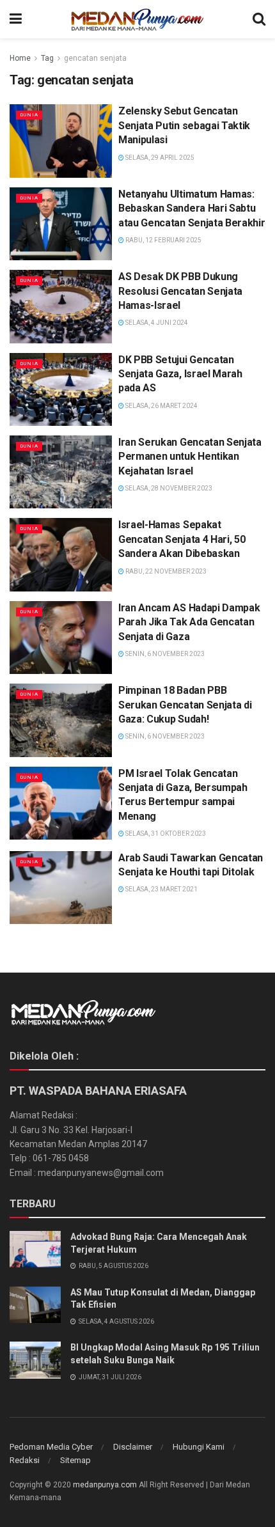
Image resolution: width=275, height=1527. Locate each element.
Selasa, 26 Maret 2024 (161, 405)
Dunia (29, 115)
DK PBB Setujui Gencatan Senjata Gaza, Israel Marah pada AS (180, 374)
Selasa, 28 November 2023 (168, 488)
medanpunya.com (105, 1484)
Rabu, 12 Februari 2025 (162, 240)
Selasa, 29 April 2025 (159, 157)
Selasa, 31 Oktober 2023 (165, 833)
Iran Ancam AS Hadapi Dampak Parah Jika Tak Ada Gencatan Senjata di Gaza (189, 622)
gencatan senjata (95, 58)
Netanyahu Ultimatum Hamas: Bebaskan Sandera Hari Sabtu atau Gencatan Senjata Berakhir (191, 208)
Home (20, 58)
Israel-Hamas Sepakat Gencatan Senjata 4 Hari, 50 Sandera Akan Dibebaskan (181, 539)
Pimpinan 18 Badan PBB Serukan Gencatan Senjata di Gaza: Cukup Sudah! (184, 704)
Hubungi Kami (198, 1447)
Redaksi (25, 1460)
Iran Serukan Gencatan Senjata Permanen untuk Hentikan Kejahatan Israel (190, 456)
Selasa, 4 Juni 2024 (156, 322)
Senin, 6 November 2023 (164, 653)
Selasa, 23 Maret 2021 (161, 889)
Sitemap (75, 1460)
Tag (47, 58)
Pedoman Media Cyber (51, 1447)
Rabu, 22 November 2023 (165, 571)
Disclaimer (132, 1447)
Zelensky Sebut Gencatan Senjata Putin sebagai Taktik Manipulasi (184, 125)
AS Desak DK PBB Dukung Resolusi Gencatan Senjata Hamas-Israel (180, 290)
